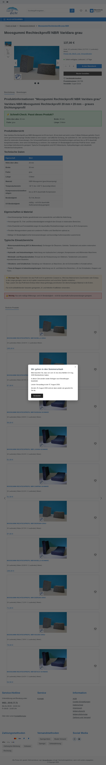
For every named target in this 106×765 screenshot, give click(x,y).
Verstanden (37, 396)
